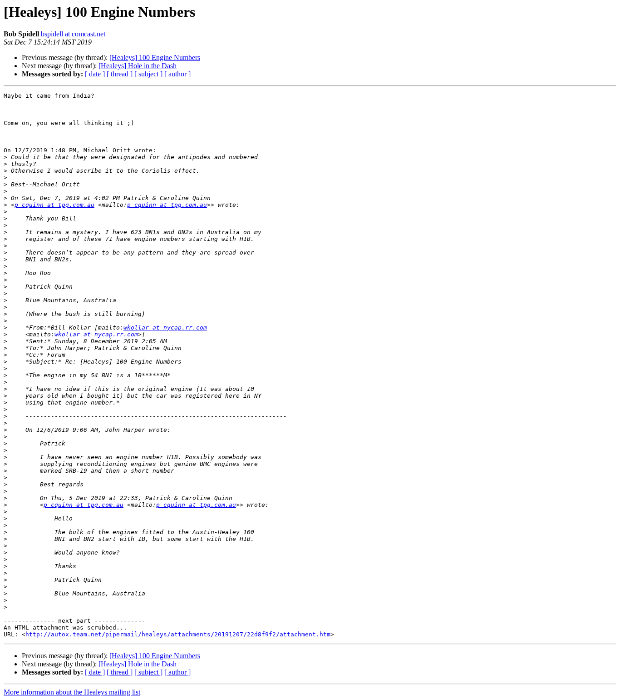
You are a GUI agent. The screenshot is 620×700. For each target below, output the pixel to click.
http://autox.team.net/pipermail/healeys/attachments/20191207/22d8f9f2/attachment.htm (177, 634)
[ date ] (95, 74)
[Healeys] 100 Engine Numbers (154, 57)
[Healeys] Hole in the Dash (137, 66)
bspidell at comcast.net (73, 34)
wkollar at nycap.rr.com (165, 327)
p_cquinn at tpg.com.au (54, 204)
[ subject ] (148, 74)
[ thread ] (120, 74)
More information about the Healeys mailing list (72, 692)
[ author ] (177, 74)
